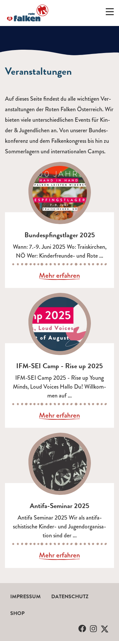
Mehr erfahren (59, 275)
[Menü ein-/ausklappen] (110, 13)
